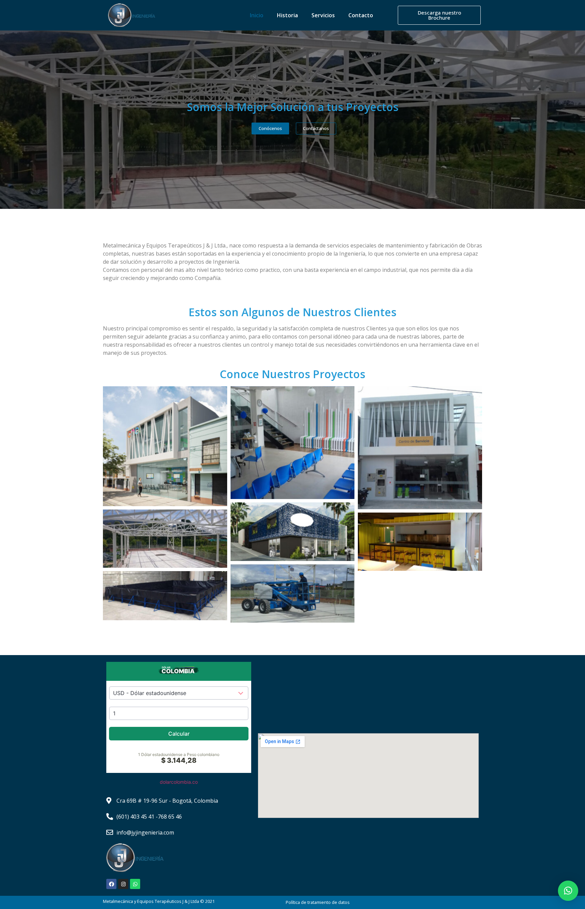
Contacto (360, 15)
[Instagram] (123, 884)
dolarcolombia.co (179, 782)
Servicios (323, 15)
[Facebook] (111, 884)
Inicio (256, 15)
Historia (287, 15)
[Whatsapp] (135, 884)
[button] (568, 891)
